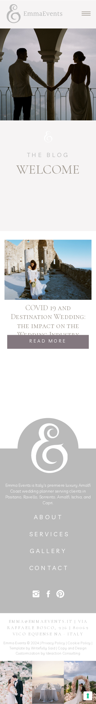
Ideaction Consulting (63, 653)
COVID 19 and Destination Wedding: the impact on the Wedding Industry (48, 321)
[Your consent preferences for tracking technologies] (87, 695)
